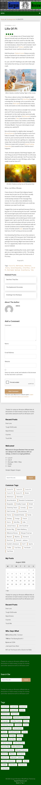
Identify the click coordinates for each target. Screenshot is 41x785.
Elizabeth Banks (19, 515)
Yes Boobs (27, 547)
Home (3, 19)
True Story (17, 547)
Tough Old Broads (11, 427)
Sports (31, 544)
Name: (7, 343)
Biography (10, 504)
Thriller (9, 547)
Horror (9, 522)
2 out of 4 (28, 489)
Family (29, 515)
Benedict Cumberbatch (26, 500)
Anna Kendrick (11, 500)
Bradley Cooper (21, 504)
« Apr (7, 590)
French (25, 518)
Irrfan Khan (25, 99)
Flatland (21, 47)
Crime (31, 507)
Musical (9, 536)
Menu (3, 13)
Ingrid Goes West (14, 646)
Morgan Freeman (26, 533)
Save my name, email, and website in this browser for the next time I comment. (20, 373)
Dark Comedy (11, 511)
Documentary (22, 511)
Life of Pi (7, 36)
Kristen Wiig (10, 529)
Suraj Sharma (9, 133)
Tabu (17, 118)
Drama (7, 268)
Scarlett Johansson (13, 544)
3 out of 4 (10, 493)
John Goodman (24, 526)
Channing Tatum (12, 507)
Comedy (23, 507)
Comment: (8, 325)
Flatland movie (19, 53)
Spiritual (17, 270)
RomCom (10, 540)
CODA (13, 642)
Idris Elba (17, 522)
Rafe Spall (16, 103)
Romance (26, 536)
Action (27, 493)
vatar (21, 229)
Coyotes (8, 434)
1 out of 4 (19, 489)
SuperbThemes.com (20, 781)
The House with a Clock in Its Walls (21, 650)
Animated (20, 497)
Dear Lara (9, 423)
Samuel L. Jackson (22, 540)
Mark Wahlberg (22, 529)
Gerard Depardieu (16, 268)
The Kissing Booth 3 (17, 638)
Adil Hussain (26, 116)
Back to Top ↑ (20, 783)
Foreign (17, 518)
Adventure (27, 265)
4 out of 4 (12, 265)
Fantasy (9, 518)
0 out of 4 (10, 489)
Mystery (17, 536)
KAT (7, 650)
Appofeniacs (10, 431)
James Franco (11, 526)
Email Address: (9, 352)
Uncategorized (11, 19)
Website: (7, 361)
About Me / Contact (16, 635)
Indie (24, 522)
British (31, 504)
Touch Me (9, 438)
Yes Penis (10, 551)
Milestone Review (12, 533)
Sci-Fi (24, 544)
